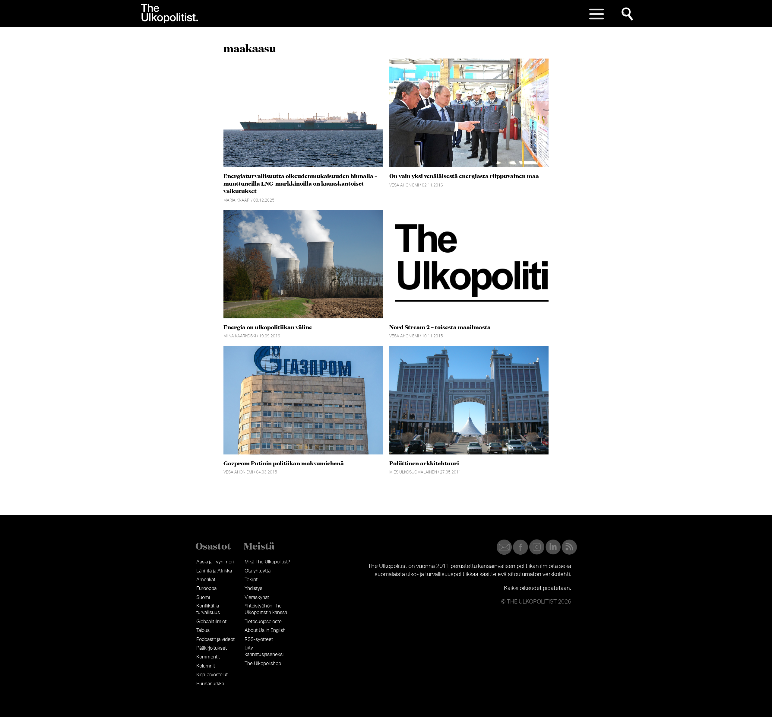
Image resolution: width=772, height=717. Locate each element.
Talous (203, 630)
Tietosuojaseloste (263, 621)
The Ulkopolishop (263, 663)
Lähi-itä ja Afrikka (214, 571)
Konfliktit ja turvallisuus (208, 609)
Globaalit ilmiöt (211, 621)
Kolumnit (205, 666)
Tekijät (251, 579)
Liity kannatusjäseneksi (264, 651)
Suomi (203, 597)
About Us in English (265, 630)
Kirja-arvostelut (212, 674)
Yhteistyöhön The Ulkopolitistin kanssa (266, 609)
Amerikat (205, 579)
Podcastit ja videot (215, 639)
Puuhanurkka (210, 683)
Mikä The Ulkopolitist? (267, 561)
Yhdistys (253, 588)
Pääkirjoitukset (211, 648)
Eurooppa (206, 588)
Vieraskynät (257, 597)
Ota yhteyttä (258, 571)
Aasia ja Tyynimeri (215, 561)
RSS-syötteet (259, 639)
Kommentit (208, 657)
